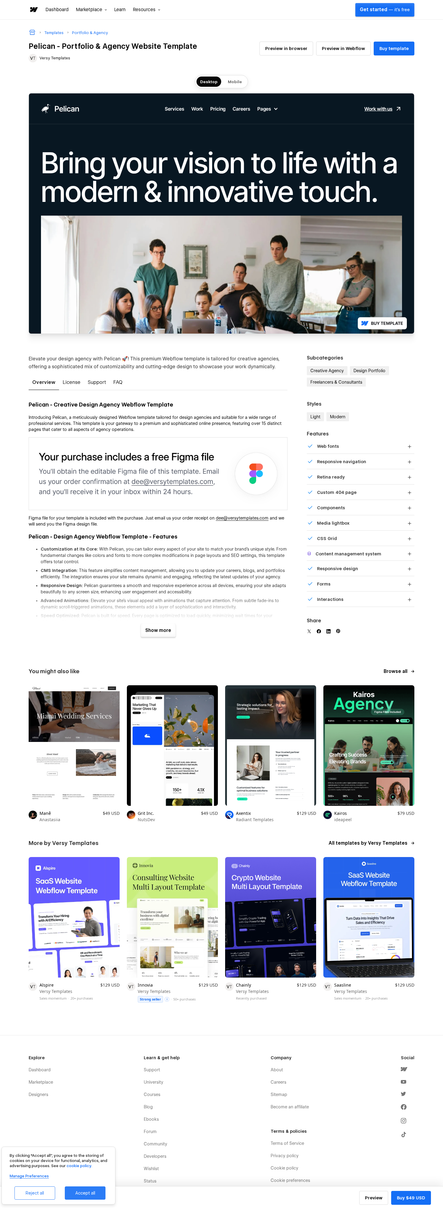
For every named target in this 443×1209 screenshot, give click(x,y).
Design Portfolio (369, 370)
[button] (91, 9)
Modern (337, 416)
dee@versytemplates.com (242, 518)
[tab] (44, 382)
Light (315, 416)
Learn (120, 9)
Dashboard (57, 9)
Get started (385, 9)
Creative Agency (327, 370)
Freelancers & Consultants (336, 382)
